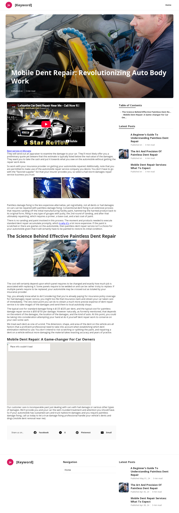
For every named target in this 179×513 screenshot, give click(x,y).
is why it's (64, 223)
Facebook (44, 432)
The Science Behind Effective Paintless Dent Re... (146, 112)
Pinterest (86, 432)
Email (109, 432)
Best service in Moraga (19, 150)
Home (168, 5)
